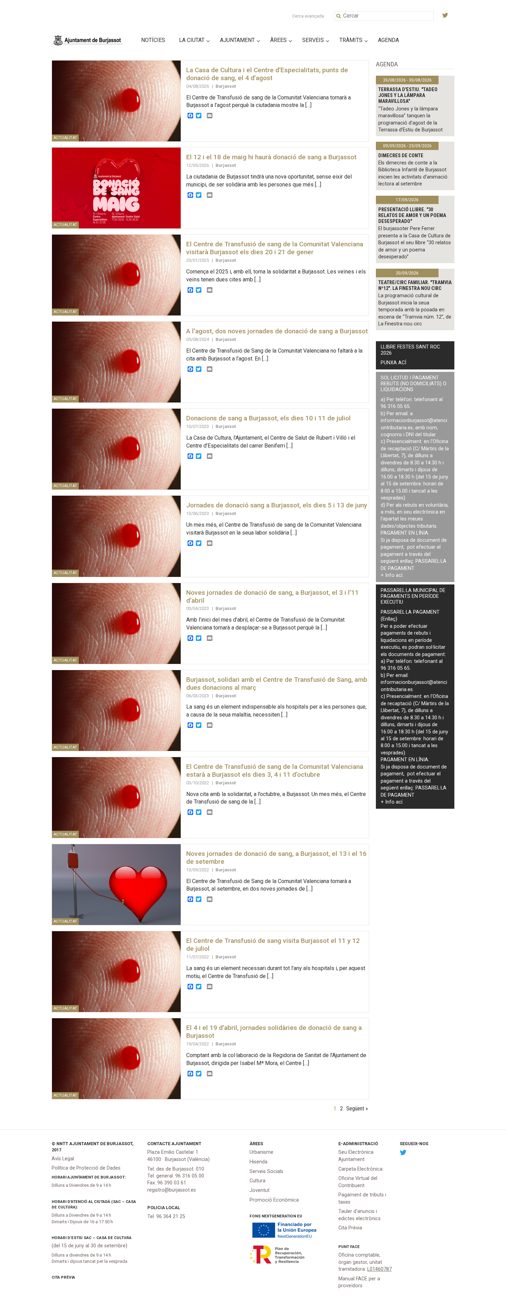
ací (399, 575)
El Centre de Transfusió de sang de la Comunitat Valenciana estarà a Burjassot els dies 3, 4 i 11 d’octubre (274, 770)
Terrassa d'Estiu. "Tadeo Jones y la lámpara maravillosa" (408, 96)
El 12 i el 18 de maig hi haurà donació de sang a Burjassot (271, 157)
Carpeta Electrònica (360, 1169)
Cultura (257, 1181)
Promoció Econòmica (274, 1200)
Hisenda (258, 1162)
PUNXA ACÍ (393, 363)
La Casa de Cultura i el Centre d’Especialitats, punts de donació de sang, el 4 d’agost (267, 74)
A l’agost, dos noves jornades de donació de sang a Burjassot (277, 331)
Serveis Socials (266, 1171)
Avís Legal (63, 1159)
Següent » (357, 1108)
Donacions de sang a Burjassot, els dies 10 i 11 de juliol (268, 418)
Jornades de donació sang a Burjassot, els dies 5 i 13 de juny (276, 505)
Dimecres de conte (400, 156)
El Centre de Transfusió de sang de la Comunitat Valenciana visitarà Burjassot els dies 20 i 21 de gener (274, 248)
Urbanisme (261, 1152)
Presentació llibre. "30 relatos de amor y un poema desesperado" (412, 216)
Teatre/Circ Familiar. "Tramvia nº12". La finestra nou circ (415, 285)
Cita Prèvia (63, 1277)
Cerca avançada (308, 16)
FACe (355, 1246)
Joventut (260, 1190)
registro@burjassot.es (171, 1190)
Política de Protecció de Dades (86, 1168)
